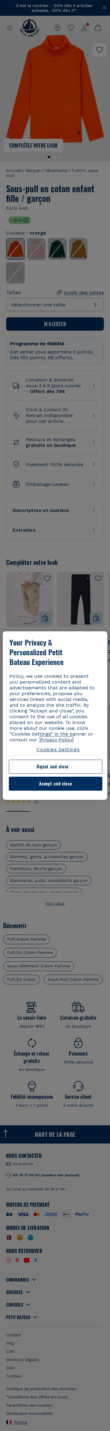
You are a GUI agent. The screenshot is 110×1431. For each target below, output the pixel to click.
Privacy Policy (56, 740)
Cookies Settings (58, 749)
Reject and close (52, 767)
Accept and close (55, 783)
